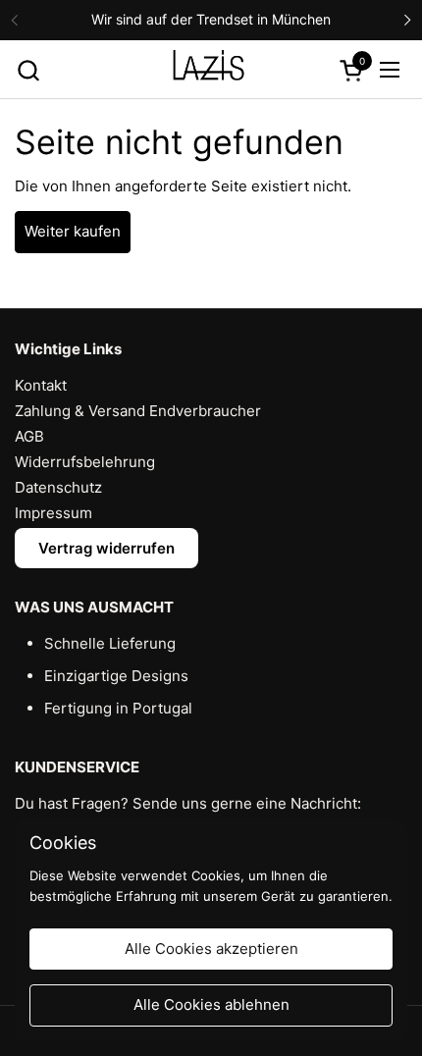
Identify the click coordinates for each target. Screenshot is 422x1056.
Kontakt (41, 385)
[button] (28, 70)
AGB (29, 436)
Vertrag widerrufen (106, 548)
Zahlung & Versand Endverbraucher (138, 410)
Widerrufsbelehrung (85, 461)
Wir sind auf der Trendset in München (211, 19)
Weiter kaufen (73, 231)
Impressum (53, 512)
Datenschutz (58, 487)
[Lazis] (208, 69)
